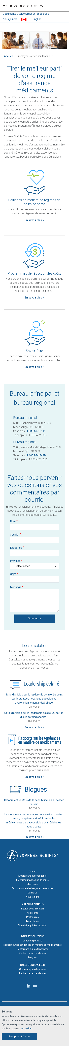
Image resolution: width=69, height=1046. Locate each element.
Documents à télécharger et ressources (26, 13)
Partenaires (32, 917)
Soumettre (34, 618)
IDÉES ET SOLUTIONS (33, 936)
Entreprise (16, 547)
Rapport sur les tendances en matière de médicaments (33, 944)
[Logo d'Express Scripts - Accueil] (32, 855)
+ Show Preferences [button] (23, 5)
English (37, 19)
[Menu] (5, 27)
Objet (13, 574)
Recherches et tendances (32, 953)
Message (15, 587)
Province (15, 560)
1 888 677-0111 (36, 431)
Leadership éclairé (32, 940)
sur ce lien (26, 1028)
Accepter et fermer (19, 1036)
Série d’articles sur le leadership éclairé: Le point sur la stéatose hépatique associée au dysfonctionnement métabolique (33, 698)
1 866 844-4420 (36, 455)
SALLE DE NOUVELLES (32, 965)
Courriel (14, 534)
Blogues (32, 957)
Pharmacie (32, 884)
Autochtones (32, 921)
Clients (32, 871)
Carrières (32, 892)
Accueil (8, 56)
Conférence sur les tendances (32, 949)
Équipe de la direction (32, 908)
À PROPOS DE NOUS (32, 904)
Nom (13, 521)
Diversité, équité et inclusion (32, 925)
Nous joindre (10, 19)
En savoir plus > (34, 220)
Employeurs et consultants (32, 875)
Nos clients (32, 912)
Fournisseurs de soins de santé (32, 880)
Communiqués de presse (32, 969)
